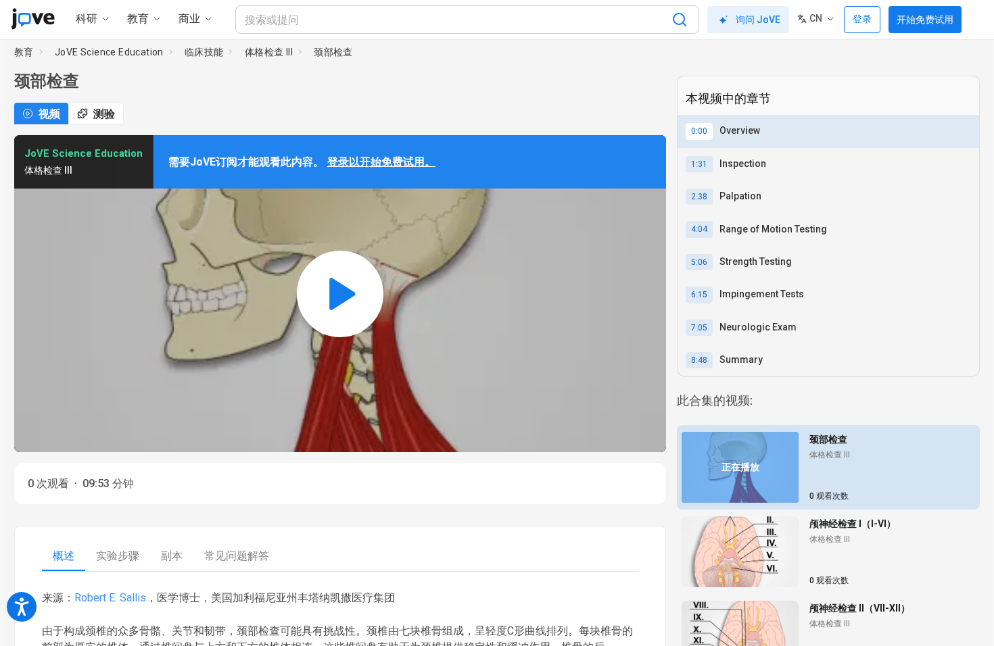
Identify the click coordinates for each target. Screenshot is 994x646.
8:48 (699, 360)
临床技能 (204, 52)
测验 (104, 113)
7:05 (699, 327)
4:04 (699, 229)
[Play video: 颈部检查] (340, 293)
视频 (49, 113)
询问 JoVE (758, 19)
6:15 (699, 294)
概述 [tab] (63, 555)
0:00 (699, 131)
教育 (24, 52)
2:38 (699, 196)
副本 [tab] (172, 555)
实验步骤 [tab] (117, 555)
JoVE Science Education (109, 52)
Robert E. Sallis (110, 597)
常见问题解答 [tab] (236, 555)
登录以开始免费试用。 (381, 161)
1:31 (699, 164)
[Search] (679, 19)
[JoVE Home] (33, 19)
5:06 (699, 262)
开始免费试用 (925, 19)
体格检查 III (269, 52)
